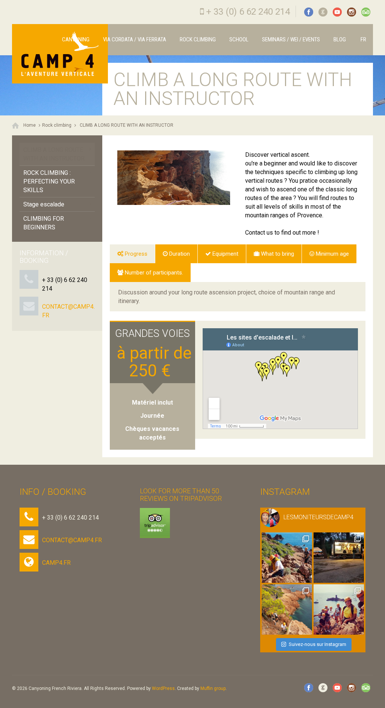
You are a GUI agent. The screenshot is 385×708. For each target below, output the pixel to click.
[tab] (132, 253)
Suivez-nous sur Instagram (317, 644)
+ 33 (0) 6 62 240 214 (248, 11)
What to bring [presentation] (277, 253)
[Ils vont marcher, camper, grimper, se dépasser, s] (339, 557)
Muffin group (213, 688)
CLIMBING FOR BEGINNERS (43, 223)
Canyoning (75, 39)
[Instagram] (351, 12)
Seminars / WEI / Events (291, 39)
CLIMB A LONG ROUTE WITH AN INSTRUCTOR (126, 125)
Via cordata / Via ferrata (134, 39)
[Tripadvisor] (365, 12)
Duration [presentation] (179, 253)
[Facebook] (308, 12)
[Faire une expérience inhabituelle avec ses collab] (287, 609)
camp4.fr (56, 562)
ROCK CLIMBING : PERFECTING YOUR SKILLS (49, 181)
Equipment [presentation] (225, 253)
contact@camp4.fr (72, 540)
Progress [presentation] (136, 253)
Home (29, 125)
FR (362, 39)
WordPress (163, 688)
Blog (339, 39)
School (239, 39)
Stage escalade (43, 204)
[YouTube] (337, 12)
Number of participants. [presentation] (154, 272)
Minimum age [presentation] (332, 253)
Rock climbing (198, 39)
